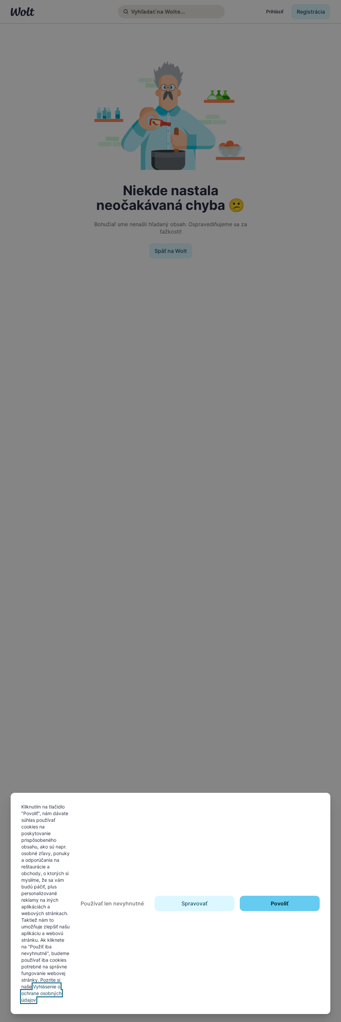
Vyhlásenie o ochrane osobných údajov (41, 993)
